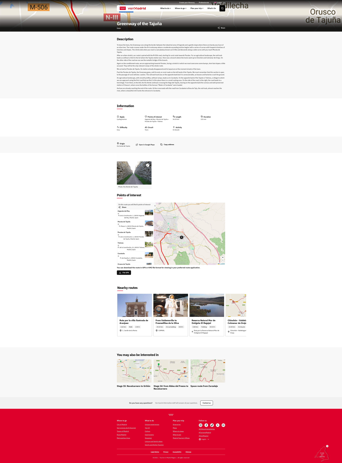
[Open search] (222, 8)
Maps (175, 428)
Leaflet (222, 264)
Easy (118, 130)
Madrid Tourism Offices (181, 438)
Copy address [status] (169, 144)
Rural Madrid (121, 435)
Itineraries (177, 424)
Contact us (207, 403)
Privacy (165, 452)
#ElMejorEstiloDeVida (207, 429)
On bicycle (176, 130)
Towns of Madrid (123, 431)
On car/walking (171, 327)
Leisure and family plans (153, 441)
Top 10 (147, 428)
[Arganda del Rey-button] (181, 237)
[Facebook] (206, 425)
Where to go (180, 8)
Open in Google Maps (147, 145)
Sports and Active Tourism (154, 445)
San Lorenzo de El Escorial (126, 428)
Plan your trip (196, 8)
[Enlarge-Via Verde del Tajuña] (147, 165)
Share (124, 207)
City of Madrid (122, 424)
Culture (147, 431)
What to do (164, 8)
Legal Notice (155, 452)
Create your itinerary (187, 3)
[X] (218, 425)
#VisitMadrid (203, 436)
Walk (130, 327)
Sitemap (188, 452)
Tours (146, 130)
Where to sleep (178, 431)
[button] (222, 257)
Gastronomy (149, 435)
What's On (211, 8)
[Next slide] (242, 315)
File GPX (126, 273)
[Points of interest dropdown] (155, 206)
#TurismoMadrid (205, 433)
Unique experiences (152, 424)
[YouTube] (223, 425)
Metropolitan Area (123, 438)
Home (119, 28)
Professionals (204, 3)
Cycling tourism (122, 119)
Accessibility (177, 452)
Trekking (204, 327)
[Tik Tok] (212, 425)
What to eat (177, 435)
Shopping (148, 438)
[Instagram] (201, 425)
